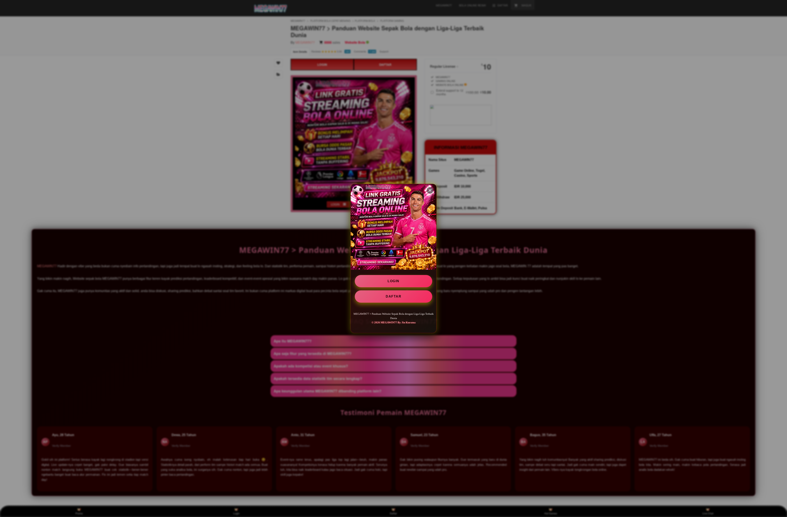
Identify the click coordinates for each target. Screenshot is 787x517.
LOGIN (393, 281)
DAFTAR (393, 296)
